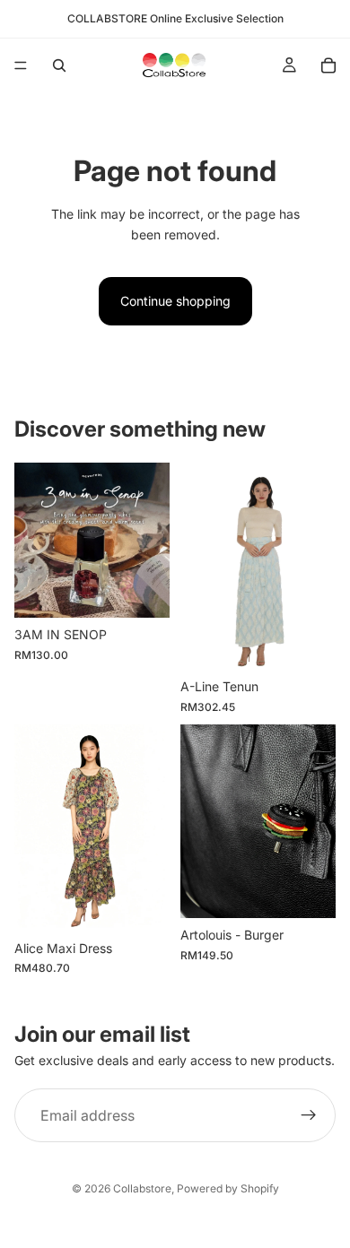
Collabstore (142, 1188)
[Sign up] (309, 1116)
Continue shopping (175, 300)
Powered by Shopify (228, 1188)
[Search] (59, 65)
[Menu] (20, 65)
